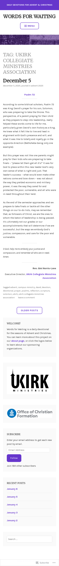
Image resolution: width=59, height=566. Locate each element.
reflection (34, 290)
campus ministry (26, 287)
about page (17, 340)
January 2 (12, 520)
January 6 (12, 488)
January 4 (12, 504)
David (38, 287)
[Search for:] (29, 539)
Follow (14, 458)
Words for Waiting (29, 16)
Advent (13, 287)
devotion (46, 287)
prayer (17, 290)
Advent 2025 (37, 85)
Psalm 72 (29, 94)
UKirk (15, 294)
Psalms (25, 290)
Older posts (29, 310)
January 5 (12, 496)
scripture (45, 290)
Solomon (7, 294)
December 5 (17, 81)
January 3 (12, 512)
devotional (8, 290)
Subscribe (13, 434)
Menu (31, 25)
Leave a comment (26, 297)
